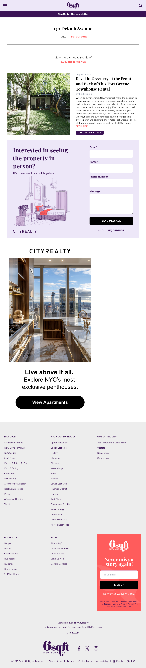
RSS (133, 661)
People (7, 543)
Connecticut (103, 458)
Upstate (101, 448)
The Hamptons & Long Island (111, 442)
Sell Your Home (12, 574)
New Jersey (103, 453)
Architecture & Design (15, 483)
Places (7, 548)
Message (95, 191)
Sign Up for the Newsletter (73, 14)
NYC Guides (10, 453)
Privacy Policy (127, 604)
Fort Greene (79, 36)
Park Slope (56, 499)
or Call (111, 230)
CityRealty (83, 623)
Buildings (8, 564)
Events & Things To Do (15, 463)
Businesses (9, 558)
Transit (7, 504)
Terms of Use (110, 604)
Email (93, 147)
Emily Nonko (85, 94)
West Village (57, 468)
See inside (82, 126)
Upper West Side (59, 442)
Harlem (54, 453)
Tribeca (54, 478)
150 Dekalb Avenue (73, 61)
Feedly (119, 661)
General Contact (59, 564)
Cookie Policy (85, 661)
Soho (53, 473)
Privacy (70, 661)
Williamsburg (57, 509)
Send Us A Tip (57, 558)
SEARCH (141, 6)
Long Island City (59, 519)
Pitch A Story (57, 553)
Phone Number (99, 177)
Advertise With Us (60, 548)
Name (94, 162)
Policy (7, 494)
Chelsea (55, 463)
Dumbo (54, 494)
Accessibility (102, 661)
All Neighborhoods (60, 525)
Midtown (55, 458)
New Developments (14, 448)
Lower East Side (59, 483)
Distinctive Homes (90, 132)
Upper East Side (59, 448)
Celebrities (9, 473)
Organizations (11, 553)
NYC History (10, 478)
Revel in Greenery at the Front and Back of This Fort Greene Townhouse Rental (103, 84)
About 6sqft (56, 543)
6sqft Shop (9, 458)
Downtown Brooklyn (61, 504)
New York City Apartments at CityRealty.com (80, 627)
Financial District (59, 489)
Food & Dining (11, 468)
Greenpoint (56, 514)
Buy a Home (10, 569)
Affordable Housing (14, 499)
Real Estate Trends (13, 489)
